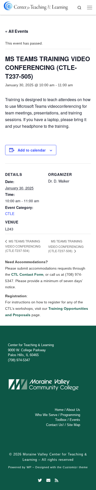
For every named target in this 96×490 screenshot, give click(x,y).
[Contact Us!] (48, 480)
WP (29, 467)
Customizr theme (75, 467)
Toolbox (61, 420)
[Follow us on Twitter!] (40, 480)
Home (59, 410)
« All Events (16, 31)
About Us (73, 410)
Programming (70, 415)
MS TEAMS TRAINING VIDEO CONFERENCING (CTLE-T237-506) (65, 246)
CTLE (9, 213)
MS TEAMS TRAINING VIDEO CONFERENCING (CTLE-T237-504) (22, 246)
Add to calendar (32, 150)
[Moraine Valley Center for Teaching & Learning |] (36, 5)
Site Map (73, 425)
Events (75, 420)
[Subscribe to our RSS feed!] (56, 480)
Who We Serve (46, 415)
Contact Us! (55, 425)
